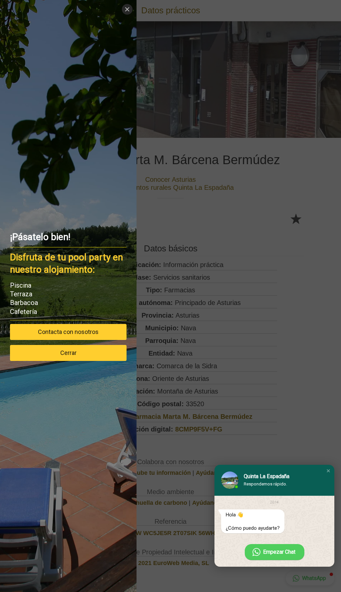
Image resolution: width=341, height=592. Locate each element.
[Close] (127, 9)
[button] (328, 470)
